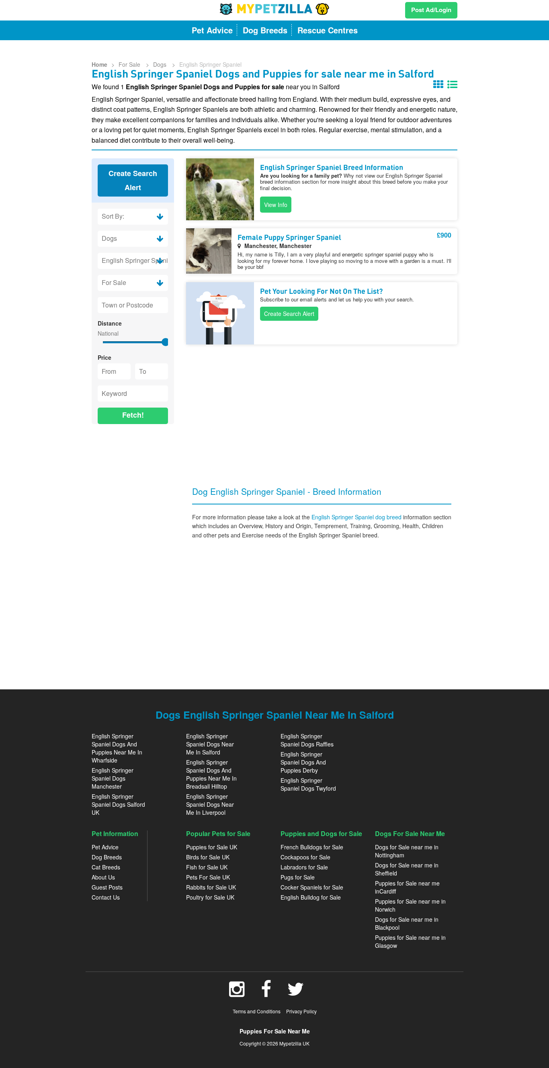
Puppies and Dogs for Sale (321, 833)
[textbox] (133, 305)
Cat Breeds (106, 867)
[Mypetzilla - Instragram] (237, 993)
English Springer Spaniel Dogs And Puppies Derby (303, 762)
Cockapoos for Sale (305, 857)
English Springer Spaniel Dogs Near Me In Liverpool (210, 804)
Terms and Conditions (257, 1011)
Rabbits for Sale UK (211, 887)
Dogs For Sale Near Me (410, 833)
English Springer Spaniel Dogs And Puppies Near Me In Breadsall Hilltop (211, 774)
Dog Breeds (107, 857)
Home (99, 64)
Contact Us (106, 897)
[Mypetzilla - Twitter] (295, 993)
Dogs (160, 64)
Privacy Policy (301, 1011)
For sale (130, 64)
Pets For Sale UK (208, 877)
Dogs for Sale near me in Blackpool (406, 923)
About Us (103, 877)
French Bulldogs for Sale (312, 847)
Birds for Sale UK (207, 857)
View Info (275, 205)
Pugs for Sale (298, 877)
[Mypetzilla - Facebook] (266, 993)
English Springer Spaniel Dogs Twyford (308, 784)
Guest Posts (107, 887)
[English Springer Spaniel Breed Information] (220, 189)
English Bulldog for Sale (311, 897)
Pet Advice (105, 847)
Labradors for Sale (304, 867)
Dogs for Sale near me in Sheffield (406, 869)
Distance (110, 323)
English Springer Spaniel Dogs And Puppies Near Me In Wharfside (117, 748)
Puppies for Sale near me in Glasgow (410, 941)
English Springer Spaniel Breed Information (331, 168)
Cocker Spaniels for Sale (312, 887)
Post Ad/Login (431, 9)
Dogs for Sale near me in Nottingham (406, 851)
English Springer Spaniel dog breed (357, 517)
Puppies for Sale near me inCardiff (407, 887)
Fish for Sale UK (206, 867)
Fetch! (133, 415)
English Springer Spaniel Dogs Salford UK (118, 804)
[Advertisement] (133, 552)
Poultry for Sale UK (210, 897)
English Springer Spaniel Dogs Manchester (112, 778)
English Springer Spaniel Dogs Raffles (307, 740)
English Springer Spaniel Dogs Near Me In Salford (210, 744)
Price (104, 357)
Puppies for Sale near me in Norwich (410, 905)
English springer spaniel (210, 64)
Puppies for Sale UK (211, 847)
